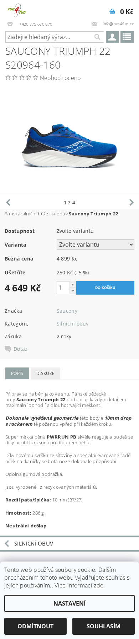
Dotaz (21, 349)
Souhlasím (103, 626)
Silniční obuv (73, 323)
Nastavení (69, 603)
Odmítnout (35, 626)
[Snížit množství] (73, 291)
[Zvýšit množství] (73, 284)
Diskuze (45, 373)
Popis (17, 373)
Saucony (67, 310)
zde (98, 585)
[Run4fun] (16, 9)
